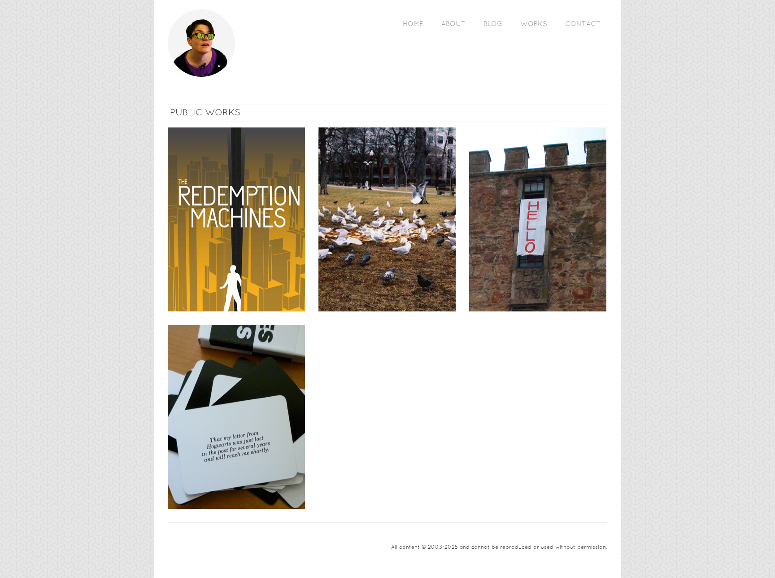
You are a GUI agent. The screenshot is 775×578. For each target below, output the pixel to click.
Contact (583, 24)
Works (533, 24)
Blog (492, 24)
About (453, 24)
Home (413, 24)
